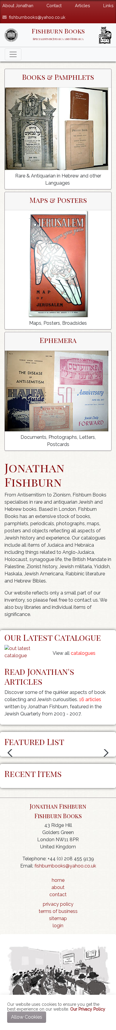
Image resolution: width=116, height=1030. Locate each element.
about (58, 887)
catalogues (83, 653)
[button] (11, 752)
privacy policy (58, 904)
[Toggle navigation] (13, 54)
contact (58, 894)
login (58, 925)
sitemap (58, 918)
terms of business (58, 911)
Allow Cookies (26, 1017)
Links (108, 5)
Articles (82, 5)
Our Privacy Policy (87, 1009)
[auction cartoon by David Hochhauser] (58, 974)
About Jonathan (17, 5)
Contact (54, 5)
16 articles (90, 699)
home (58, 880)
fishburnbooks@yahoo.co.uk (37, 17)
